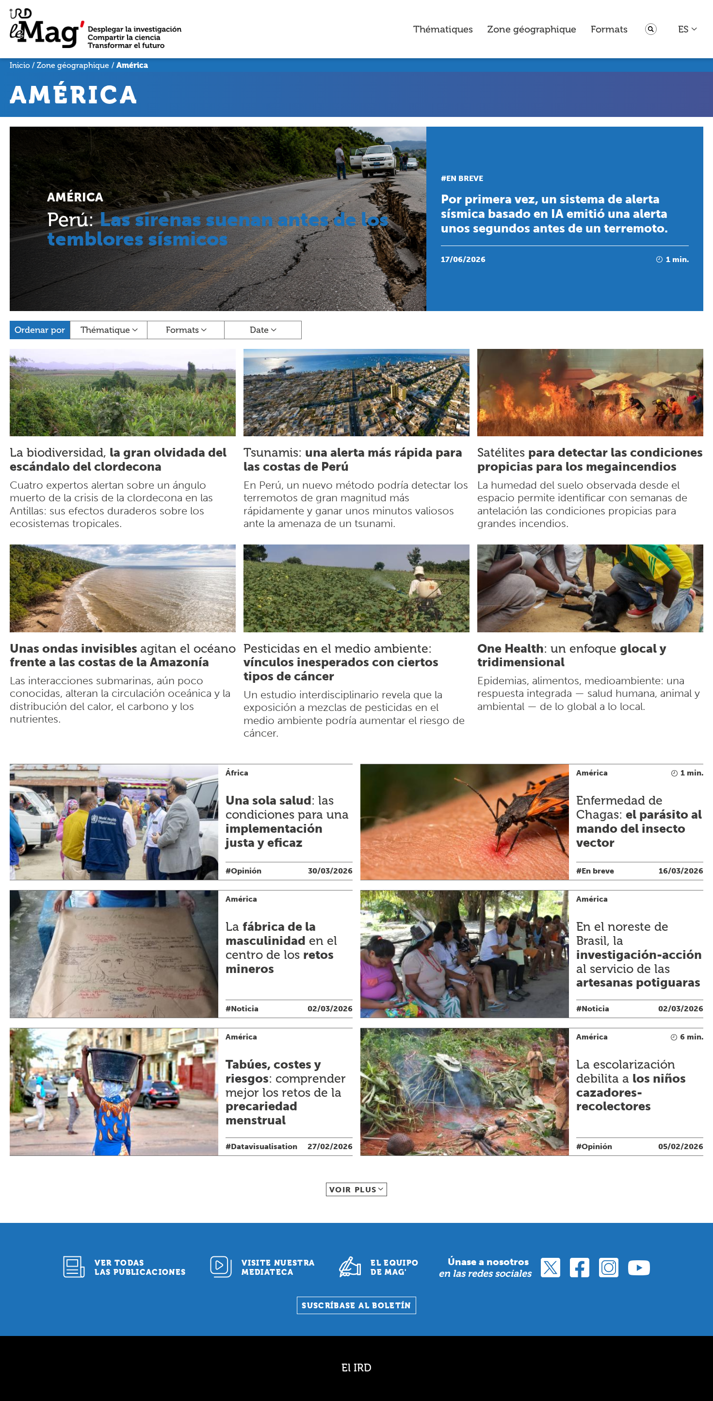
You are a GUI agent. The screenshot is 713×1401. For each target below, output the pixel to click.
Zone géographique (531, 29)
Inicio (20, 65)
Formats (609, 29)
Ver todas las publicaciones (140, 1267)
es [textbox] (683, 29)
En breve (464, 178)
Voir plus (353, 1189)
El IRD (356, 1367)
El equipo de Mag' (395, 1267)
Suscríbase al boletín (356, 1305)
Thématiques (443, 29)
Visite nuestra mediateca (278, 1267)
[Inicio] (95, 29)
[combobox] (688, 29)
